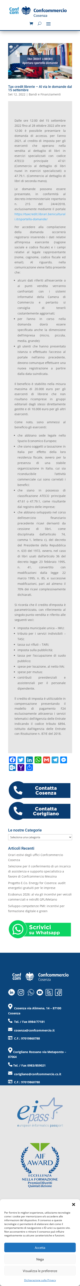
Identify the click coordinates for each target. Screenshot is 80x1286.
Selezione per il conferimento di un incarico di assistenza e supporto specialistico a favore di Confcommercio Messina (39, 871)
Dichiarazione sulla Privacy (40, 1280)
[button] (73, 1204)
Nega (40, 1259)
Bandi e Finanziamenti (45, 94)
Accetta (40, 1247)
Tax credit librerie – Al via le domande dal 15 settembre (40, 88)
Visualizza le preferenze (40, 1271)
